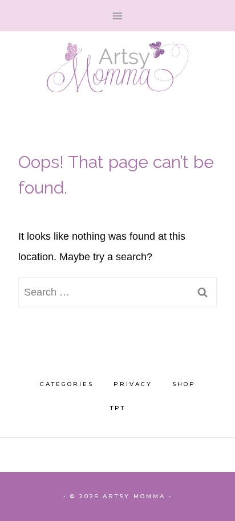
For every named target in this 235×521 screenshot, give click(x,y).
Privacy (133, 384)
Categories (67, 384)
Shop (184, 384)
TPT (117, 408)
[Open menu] (117, 15)
